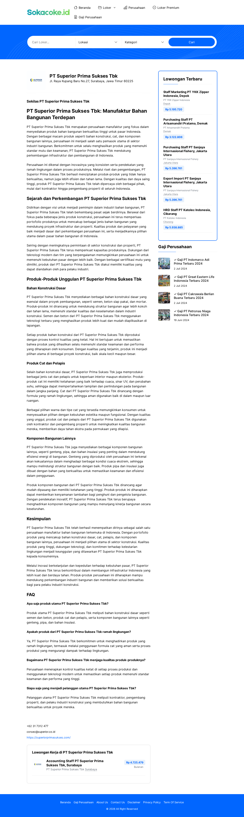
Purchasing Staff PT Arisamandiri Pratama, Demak (185, 121)
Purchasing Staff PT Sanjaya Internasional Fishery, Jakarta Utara (185, 151)
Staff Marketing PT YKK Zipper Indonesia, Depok (186, 94)
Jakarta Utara (170, 162)
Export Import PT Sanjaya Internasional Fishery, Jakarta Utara (185, 182)
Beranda (85, 8)
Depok (166, 103)
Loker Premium (168, 8)
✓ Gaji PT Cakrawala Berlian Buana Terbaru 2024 (194, 296)
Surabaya (91, 769)
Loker (107, 8)
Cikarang (168, 221)
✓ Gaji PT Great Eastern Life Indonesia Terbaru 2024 (194, 278)
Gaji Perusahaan (90, 17)
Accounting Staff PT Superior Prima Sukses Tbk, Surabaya (75, 763)
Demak (167, 131)
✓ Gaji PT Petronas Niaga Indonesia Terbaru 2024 (192, 313)
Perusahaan (136, 8)
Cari (192, 42)
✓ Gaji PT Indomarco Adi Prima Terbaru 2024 (191, 261)
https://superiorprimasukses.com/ (49, 737)
